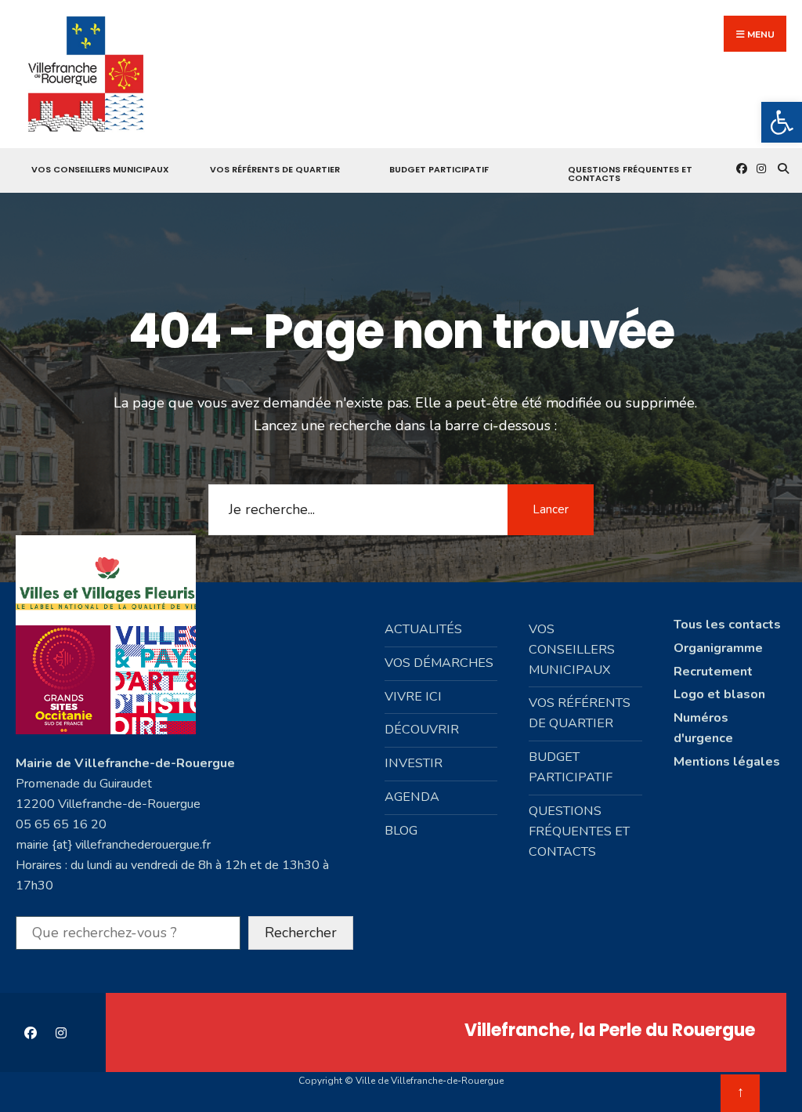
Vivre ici (413, 696)
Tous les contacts (727, 624)
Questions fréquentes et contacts (630, 173)
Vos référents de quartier (275, 169)
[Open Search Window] (781, 168)
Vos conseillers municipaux (100, 169)
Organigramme (718, 648)
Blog (401, 830)
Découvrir (422, 729)
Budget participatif (439, 169)
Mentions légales (727, 761)
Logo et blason (719, 694)
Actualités (423, 629)
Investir (414, 763)
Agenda (412, 797)
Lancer (551, 509)
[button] (781, 122)
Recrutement (713, 671)
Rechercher (301, 932)
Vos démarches (439, 663)
